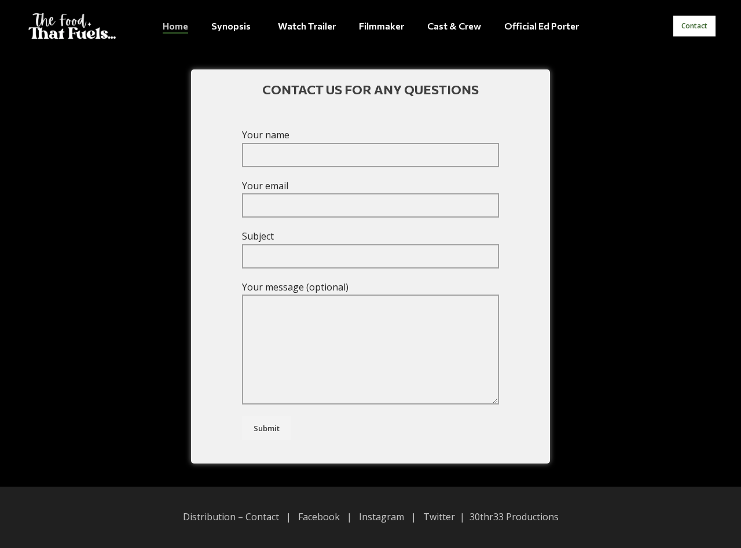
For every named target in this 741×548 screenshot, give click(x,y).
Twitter (439, 516)
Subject (258, 236)
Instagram (381, 516)
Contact (694, 26)
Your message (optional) (295, 287)
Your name (265, 134)
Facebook (319, 516)
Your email (265, 185)
